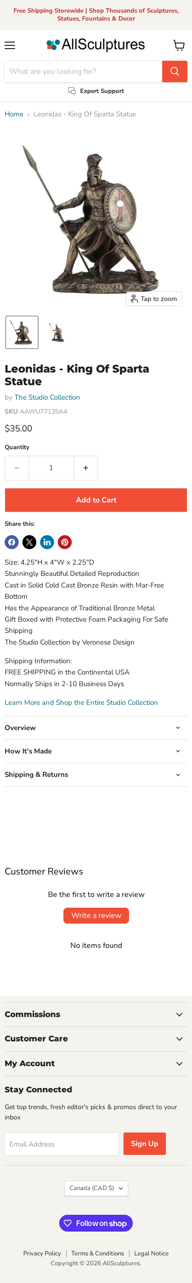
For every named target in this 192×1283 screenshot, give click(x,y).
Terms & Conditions (97, 1253)
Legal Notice (151, 1253)
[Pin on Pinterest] (65, 542)
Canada (91, 1188)
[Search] (174, 71)
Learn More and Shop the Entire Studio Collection (81, 702)
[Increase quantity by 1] (86, 468)
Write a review (96, 915)
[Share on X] (29, 542)
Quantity (17, 447)
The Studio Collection (47, 397)
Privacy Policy (42, 1253)
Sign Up (144, 1144)
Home (14, 114)
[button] (22, 332)
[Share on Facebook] (12, 542)
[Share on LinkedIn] (47, 542)
